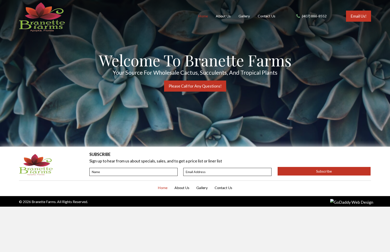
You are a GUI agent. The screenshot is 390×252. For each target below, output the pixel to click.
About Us (181, 187)
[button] (358, 16)
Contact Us (223, 187)
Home (162, 187)
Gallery (202, 187)
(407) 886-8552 (314, 16)
